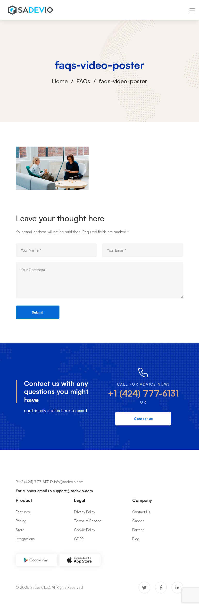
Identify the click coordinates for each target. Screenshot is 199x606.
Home (60, 81)
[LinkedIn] (177, 587)
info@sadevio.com (68, 482)
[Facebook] (161, 587)
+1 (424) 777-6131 (143, 393)
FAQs (83, 81)
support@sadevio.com (73, 491)
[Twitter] (144, 587)
